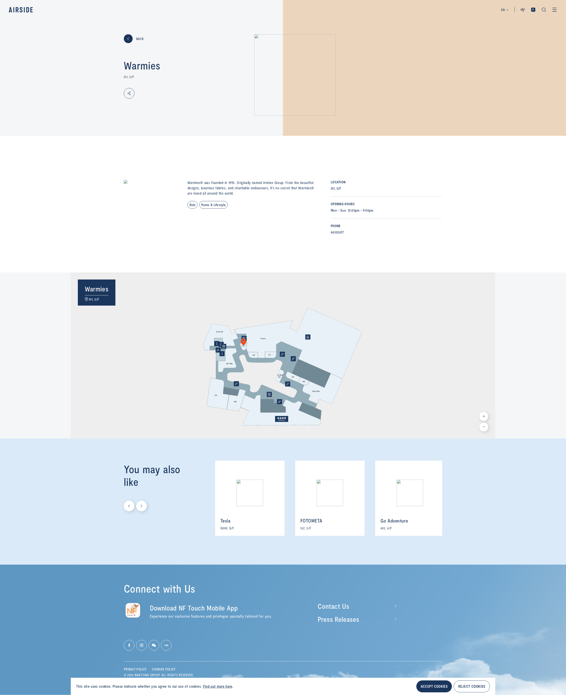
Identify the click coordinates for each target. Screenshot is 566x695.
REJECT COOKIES (471, 686)
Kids (192, 205)
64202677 (337, 232)
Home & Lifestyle (213, 205)
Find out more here (217, 686)
